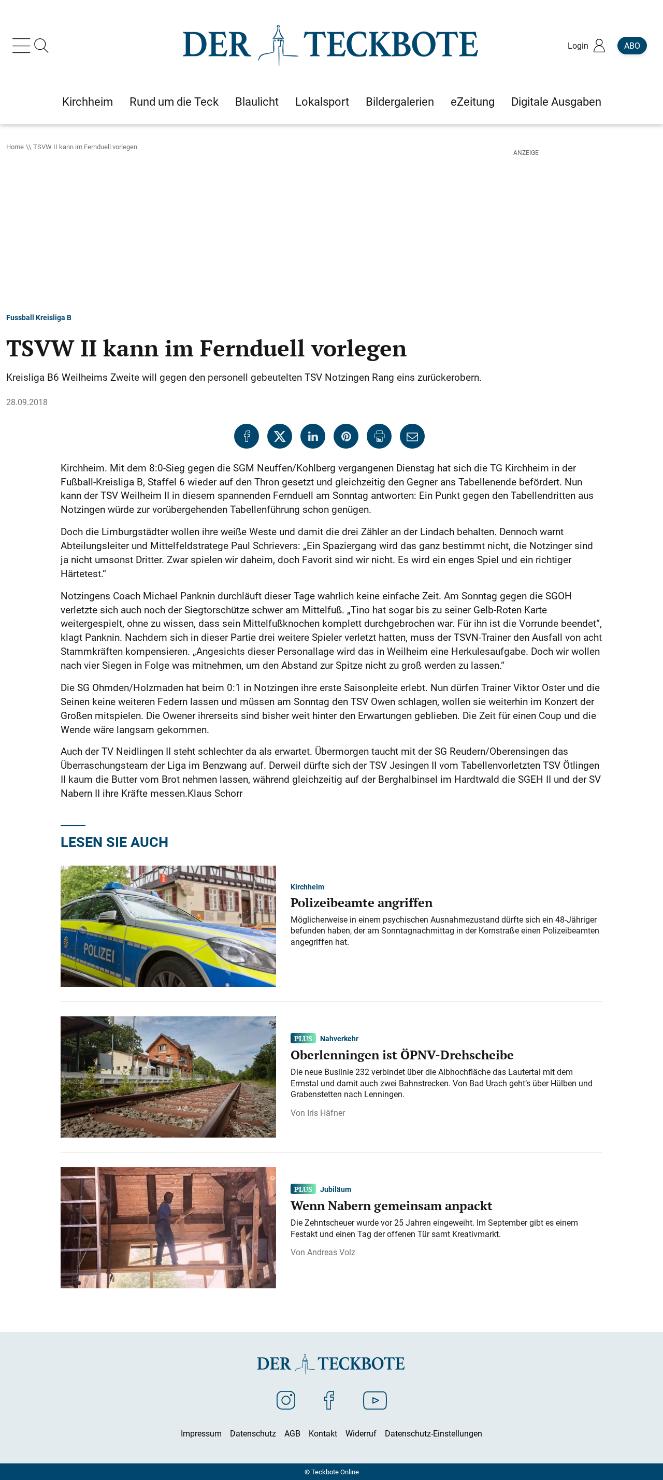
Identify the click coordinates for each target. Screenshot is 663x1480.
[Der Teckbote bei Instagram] (286, 1399)
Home (15, 146)
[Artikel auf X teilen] (279, 436)
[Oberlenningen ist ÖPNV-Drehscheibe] (168, 1076)
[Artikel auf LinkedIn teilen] (312, 436)
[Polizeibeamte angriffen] (168, 925)
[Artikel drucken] (379, 436)
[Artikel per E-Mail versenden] (412, 436)
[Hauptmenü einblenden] (23, 45)
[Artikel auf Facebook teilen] (246, 436)
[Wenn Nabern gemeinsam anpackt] (168, 1226)
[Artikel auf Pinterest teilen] (346, 436)
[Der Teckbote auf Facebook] (329, 1399)
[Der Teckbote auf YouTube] (375, 1399)
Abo (632, 45)
